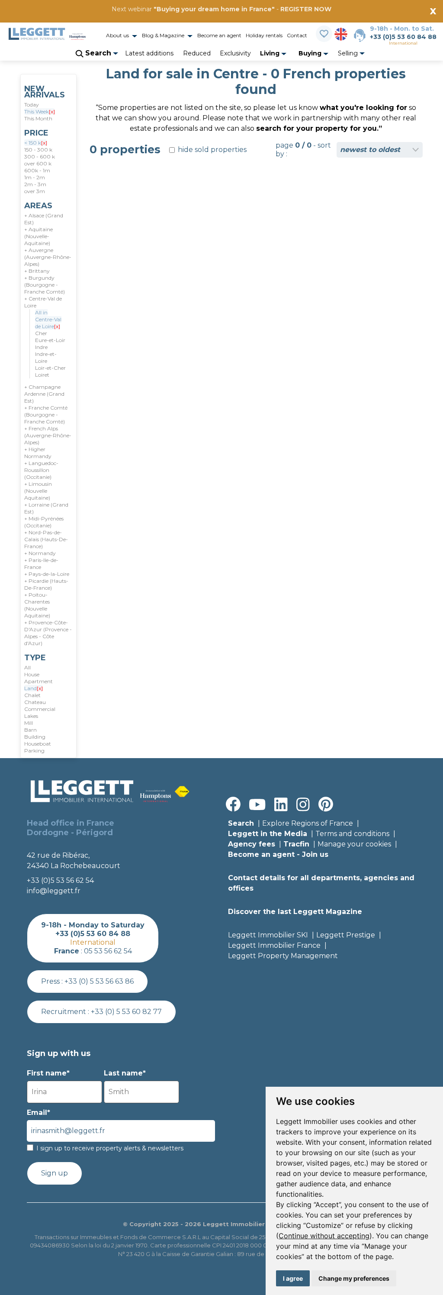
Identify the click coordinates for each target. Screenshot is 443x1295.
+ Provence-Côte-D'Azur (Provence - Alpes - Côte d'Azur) (48, 632)
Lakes (31, 716)
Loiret (42, 374)
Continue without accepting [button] (324, 1235)
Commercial (39, 709)
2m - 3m (35, 184)
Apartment (38, 681)
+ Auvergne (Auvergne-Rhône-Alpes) (47, 257)
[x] (52, 111)
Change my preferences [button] (353, 1278)
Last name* (125, 1073)
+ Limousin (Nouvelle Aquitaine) (38, 491)
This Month (38, 118)
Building (34, 736)
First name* (48, 1073)
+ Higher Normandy (37, 452)
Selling (349, 53)
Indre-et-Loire (46, 357)
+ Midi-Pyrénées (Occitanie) (44, 522)
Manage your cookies (354, 844)
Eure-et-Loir (50, 340)
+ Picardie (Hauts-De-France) (46, 584)
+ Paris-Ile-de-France (41, 563)
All (27, 667)
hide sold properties (211, 149)
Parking (34, 750)
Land (33, 688)
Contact (297, 35)
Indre (41, 347)
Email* (38, 1112)
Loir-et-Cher (50, 368)
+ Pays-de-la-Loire (46, 574)
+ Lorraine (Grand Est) (46, 508)
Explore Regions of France (307, 823)
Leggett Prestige (345, 935)
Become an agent (219, 35)
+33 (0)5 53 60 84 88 (403, 37)
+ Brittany (37, 271)
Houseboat (37, 743)
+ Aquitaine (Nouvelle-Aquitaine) (38, 236)
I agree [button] (293, 1278)
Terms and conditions (352, 834)
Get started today (272, 20)
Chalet (32, 695)
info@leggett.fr (53, 891)
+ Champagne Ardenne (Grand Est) (44, 394)
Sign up (54, 1173)
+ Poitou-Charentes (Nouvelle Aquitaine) (37, 605)
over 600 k (37, 163)
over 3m (34, 191)
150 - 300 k (38, 149)
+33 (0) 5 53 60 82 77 (126, 1012)
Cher (41, 333)
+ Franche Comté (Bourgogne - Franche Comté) (45, 414)
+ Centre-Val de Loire (43, 302)
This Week (39, 111)
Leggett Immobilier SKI (268, 935)
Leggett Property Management (283, 956)
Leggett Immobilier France (274, 945)
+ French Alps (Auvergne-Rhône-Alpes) (47, 435)
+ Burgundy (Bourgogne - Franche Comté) (44, 285)
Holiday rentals (264, 35)
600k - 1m (37, 170)
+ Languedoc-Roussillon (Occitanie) (41, 470)
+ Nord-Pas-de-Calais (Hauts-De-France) (46, 539)
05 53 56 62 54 (108, 951)
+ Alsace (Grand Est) (43, 219)
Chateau (35, 702)
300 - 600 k (39, 156)
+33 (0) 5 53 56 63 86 (99, 981)
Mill (28, 723)
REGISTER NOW (305, 9)
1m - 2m (34, 177)
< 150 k (35, 142)
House (31, 674)
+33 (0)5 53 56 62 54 (60, 880)
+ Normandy (40, 553)
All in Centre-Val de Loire (48, 319)
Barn (30, 730)
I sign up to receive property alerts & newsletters (109, 1148)
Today (31, 104)
